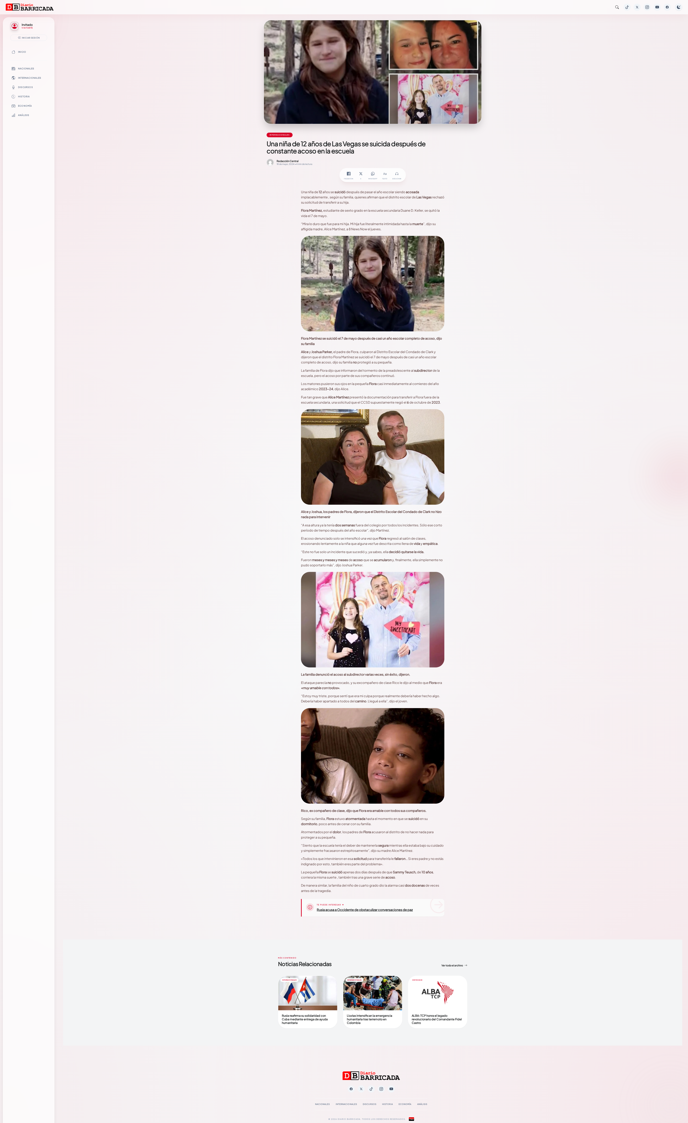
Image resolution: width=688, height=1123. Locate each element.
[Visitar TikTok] (627, 7)
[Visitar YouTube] (657, 7)
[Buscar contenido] (617, 7)
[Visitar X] (637, 7)
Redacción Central (287, 161)
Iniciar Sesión (31, 37)
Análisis (23, 115)
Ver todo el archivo (452, 965)
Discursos (25, 87)
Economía (25, 105)
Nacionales (26, 68)
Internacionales (29, 78)
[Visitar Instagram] (647, 7)
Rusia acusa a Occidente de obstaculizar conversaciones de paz (365, 910)
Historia (24, 96)
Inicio (22, 52)
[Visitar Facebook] (667, 7)
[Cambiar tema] (678, 7)
